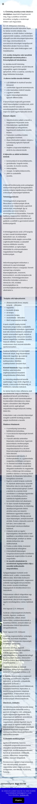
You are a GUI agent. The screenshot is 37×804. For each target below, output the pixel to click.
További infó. (24, 795)
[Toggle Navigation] (3, 4)
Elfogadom (18, 800)
